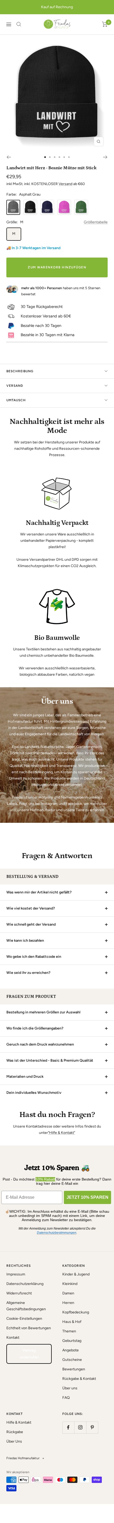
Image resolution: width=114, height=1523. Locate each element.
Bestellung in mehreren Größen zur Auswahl (43, 1012)
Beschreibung (19, 371)
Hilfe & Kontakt (18, 1422)
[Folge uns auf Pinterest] (92, 1427)
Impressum (15, 1274)
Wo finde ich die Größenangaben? (34, 1028)
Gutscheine (72, 1359)
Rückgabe (14, 1432)
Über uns (69, 1388)
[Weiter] (105, 157)
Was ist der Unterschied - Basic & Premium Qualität (49, 1060)
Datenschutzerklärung (24, 1284)
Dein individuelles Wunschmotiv (34, 1092)
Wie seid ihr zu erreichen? (28, 972)
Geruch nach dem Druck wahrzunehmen (40, 1044)
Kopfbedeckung (75, 1312)
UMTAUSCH (16, 400)
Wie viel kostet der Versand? (30, 908)
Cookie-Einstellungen (24, 1318)
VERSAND (14, 386)
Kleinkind (69, 1284)
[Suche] (18, 24)
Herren (68, 1302)
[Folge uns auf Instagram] (80, 1427)
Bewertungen (73, 1369)
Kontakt (12, 1337)
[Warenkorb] (105, 24)
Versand (65, 184)
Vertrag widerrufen (29, 1354)
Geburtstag (71, 1340)
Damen (68, 1293)
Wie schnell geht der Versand (31, 924)
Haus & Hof (71, 1321)
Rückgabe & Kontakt (79, 1378)
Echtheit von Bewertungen (28, 1328)
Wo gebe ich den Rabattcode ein (33, 956)
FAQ (66, 1397)
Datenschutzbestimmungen (56, 1233)
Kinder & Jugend (76, 1274)
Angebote (70, 1350)
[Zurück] (8, 157)
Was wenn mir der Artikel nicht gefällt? (39, 892)
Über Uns (14, 1441)
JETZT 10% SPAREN (87, 1197)
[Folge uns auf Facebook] (68, 1427)
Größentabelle (96, 222)
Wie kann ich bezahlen (25, 940)
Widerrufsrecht (19, 1293)
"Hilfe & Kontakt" (61, 1132)
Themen (69, 1331)
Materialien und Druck (24, 1076)
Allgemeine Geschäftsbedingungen (26, 1305)
